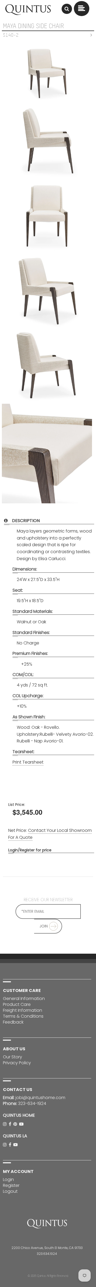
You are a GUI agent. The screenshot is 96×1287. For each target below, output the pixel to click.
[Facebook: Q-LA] (10, 1145)
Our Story (12, 1057)
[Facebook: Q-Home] (10, 1124)
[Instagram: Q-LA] (5, 1145)
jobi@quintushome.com (40, 1097)
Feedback (13, 1022)
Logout (10, 1191)
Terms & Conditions (23, 1016)
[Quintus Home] (28, 13)
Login (13, 850)
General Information (24, 998)
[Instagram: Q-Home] (5, 1124)
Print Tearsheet (28, 762)
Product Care (17, 1004)
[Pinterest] (15, 1124)
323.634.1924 (47, 1253)
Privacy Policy (17, 1063)
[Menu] (67, 9)
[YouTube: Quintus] (22, 1124)
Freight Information (22, 1010)
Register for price (35, 850)
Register (11, 1185)
